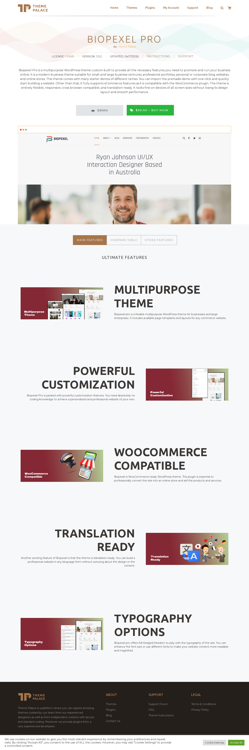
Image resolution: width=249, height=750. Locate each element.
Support (192, 7)
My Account (171, 7)
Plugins (150, 7)
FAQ (151, 709)
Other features (159, 240)
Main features (90, 240)
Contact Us (113, 721)
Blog (209, 7)
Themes (131, 7)
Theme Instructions (161, 715)
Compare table (123, 240)
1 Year (69, 56)
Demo (102, 110)
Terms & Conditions (203, 704)
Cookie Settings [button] (214, 742)
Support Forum (158, 704)
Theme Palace (40, 8)
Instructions (158, 56)
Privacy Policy (200, 709)
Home (114, 7)
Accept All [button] (236, 742)
